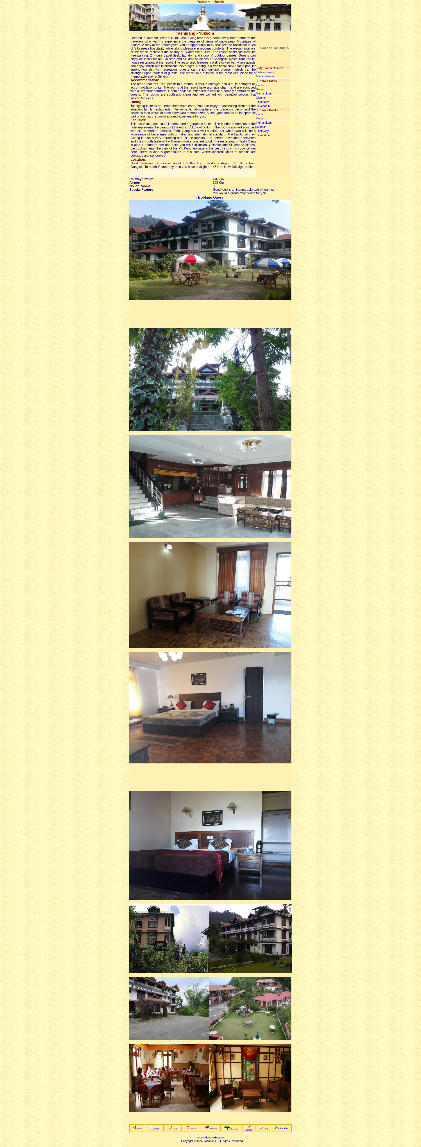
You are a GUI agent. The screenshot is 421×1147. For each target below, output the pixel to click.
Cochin (260, 85)
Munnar (261, 97)
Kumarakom (264, 93)
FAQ (266, 1129)
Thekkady (262, 101)
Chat (175, 1128)
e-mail (156, 1128)
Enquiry (213, 1128)
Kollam (260, 89)
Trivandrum (263, 106)
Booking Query (210, 197)
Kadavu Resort (265, 72)
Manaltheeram (265, 76)
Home (139, 1128)
